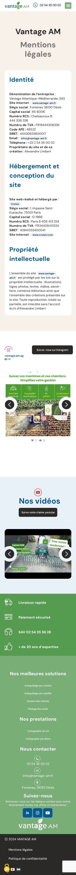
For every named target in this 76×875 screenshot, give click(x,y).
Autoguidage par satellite (38, 693)
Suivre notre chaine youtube (38, 512)
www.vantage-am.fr (44, 103)
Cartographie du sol (38, 731)
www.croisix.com (43, 234)
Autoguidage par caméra (38, 685)
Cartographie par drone (38, 738)
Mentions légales (21, 850)
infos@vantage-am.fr (34, 138)
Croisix (15, 204)
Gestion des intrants (38, 701)
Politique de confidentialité (28, 859)
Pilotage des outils (38, 708)
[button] (68, 5)
